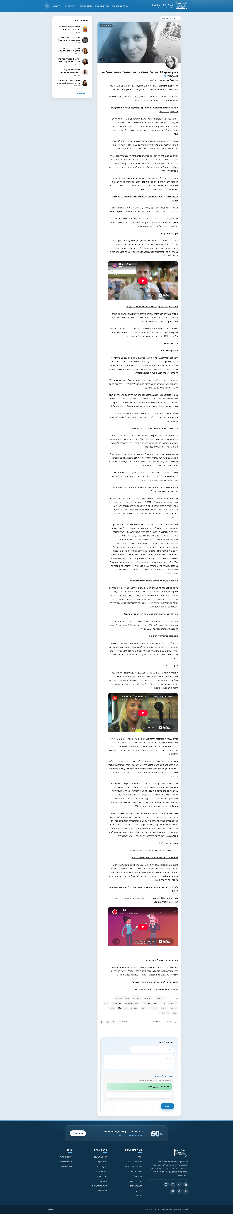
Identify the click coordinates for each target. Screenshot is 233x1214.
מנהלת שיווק (116, 1003)
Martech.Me (102, 1190)
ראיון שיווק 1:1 (122, 1008)
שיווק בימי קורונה (66, 1157)
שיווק (174, 1013)
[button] (47, 6)
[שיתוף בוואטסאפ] (107, 1021)
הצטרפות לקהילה (135, 1181)
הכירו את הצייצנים (102, 5)
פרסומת (164, 1008)
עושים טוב (103, 1181)
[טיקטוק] (179, 1191)
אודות (140, 1157)
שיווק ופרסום (164, 1013)
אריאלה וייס (136, 998)
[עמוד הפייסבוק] (186, 1184)
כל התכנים (57, 5)
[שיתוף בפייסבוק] (119, 1021)
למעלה (49, 1209)
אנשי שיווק (147, 998)
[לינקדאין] (166, 1184)
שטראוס (111, 1008)
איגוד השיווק (159, 998)
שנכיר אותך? (102, 1161)
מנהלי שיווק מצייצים (162, 4)
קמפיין (143, 1008)
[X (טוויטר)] (186, 1191)
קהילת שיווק (153, 1008)
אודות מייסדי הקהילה (134, 1161)
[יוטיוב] (172, 1191)
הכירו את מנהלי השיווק (169, 1003)
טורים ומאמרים (101, 1176)
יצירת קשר (138, 1190)
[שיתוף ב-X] (113, 1021)
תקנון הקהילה (137, 1195)
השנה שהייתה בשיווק (99, 1185)
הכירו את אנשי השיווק (122, 998)
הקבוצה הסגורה (136, 1185)
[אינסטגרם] (172, 1184)
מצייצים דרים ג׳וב (65, 1161)
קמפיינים (134, 1008)
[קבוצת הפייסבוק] (179, 1184)
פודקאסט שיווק (86, 5)
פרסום (106, 1003)
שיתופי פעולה (137, 1176)
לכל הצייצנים (84, 93)
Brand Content (66, 1166)
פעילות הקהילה (136, 1171)
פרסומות (173, 1008)
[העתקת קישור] (102, 1021)
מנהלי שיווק (146, 1003)
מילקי (155, 1003)
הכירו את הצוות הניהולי (133, 1166)
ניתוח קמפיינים (70, 5)
